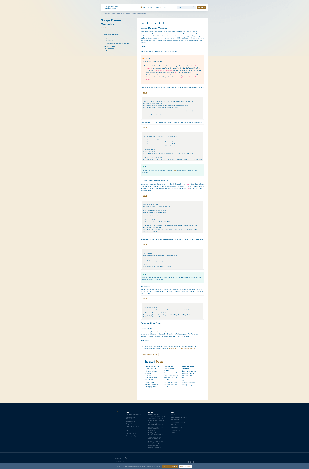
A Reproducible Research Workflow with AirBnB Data (155, 415)
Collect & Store (130, 433)
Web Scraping (126, 13)
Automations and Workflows (130, 417)
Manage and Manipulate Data (132, 429)
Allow (173, 466)
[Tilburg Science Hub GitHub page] (188, 462)
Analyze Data (129, 421)
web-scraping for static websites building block (183, 348)
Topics (150, 7)
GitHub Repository (176, 425)
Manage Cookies (175, 430)
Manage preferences (185, 466)
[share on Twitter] (151, 23)
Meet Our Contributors (177, 422)
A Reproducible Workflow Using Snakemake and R (155, 437)
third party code (132, 466)
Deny (165, 466)
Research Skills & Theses (132, 414)
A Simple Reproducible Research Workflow (154, 446)
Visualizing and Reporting (132, 436)
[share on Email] (159, 23)
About (164, 7)
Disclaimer (147, 462)
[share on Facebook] (147, 23)
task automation (162, 332)
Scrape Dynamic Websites (139, 13)
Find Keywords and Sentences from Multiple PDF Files (156, 433)
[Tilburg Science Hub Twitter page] (190, 462)
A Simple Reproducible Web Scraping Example (155, 442)
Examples (157, 7)
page (175, 170)
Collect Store (106, 13)
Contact (173, 432)
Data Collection (116, 13)
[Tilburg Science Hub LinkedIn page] (193, 462)
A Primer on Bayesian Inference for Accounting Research (156, 423)
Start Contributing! (175, 419)
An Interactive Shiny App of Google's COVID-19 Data (155, 419)
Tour (144, 7)
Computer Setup (130, 424)
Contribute (200, 7)
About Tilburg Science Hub (178, 417)
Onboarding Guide (175, 427)
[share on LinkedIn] (155, 23)
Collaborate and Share (131, 426)
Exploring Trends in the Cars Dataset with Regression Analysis (155, 428)
